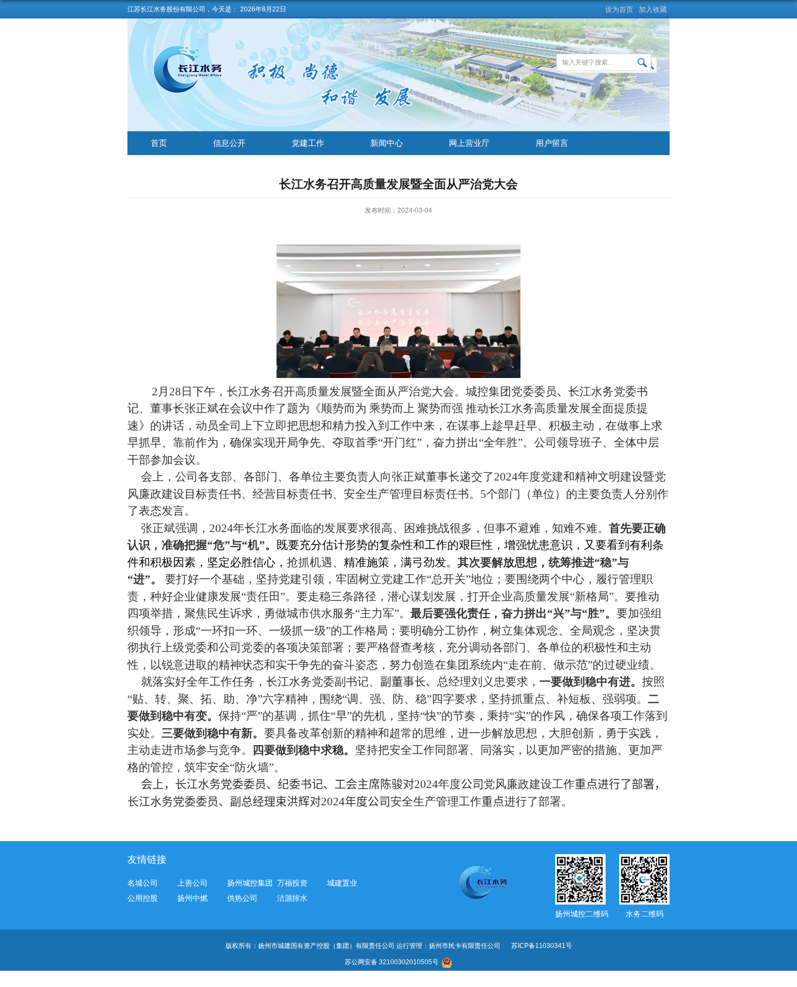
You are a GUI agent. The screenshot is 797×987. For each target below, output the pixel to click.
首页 (159, 143)
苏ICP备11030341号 (541, 946)
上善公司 (192, 883)
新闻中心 (386, 143)
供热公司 (242, 898)
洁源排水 (292, 898)
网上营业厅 (469, 143)
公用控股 (142, 898)
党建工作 (308, 143)
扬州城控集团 (250, 883)
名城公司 (142, 883)
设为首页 (619, 9)
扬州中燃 (192, 898)
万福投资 (292, 883)
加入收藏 (653, 9)
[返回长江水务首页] (191, 48)
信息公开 (229, 143)
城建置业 (342, 883)
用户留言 (552, 143)
